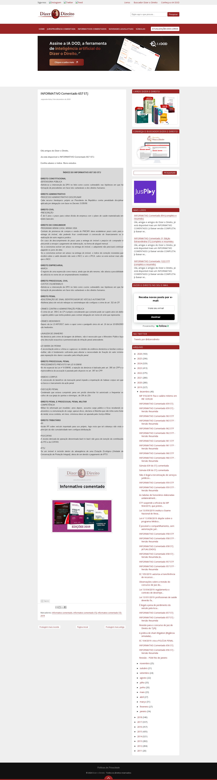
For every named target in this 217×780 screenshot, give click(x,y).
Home (42, 29)
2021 (140, 377)
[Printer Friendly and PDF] (45, 601)
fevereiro (144, 706)
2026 (140, 353)
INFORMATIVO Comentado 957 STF (156, 561)
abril (142, 697)
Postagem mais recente (49, 627)
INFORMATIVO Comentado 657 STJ (156, 612)
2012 (140, 746)
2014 (140, 736)
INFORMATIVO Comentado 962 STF (156, 428)
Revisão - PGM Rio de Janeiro (153, 657)
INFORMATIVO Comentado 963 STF (156, 416)
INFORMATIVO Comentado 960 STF (156, 453)
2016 (140, 726)
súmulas (140, 29)
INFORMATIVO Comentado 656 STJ (156, 645)
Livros (127, 2)
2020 (140, 382)
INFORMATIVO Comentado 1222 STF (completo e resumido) (152, 263)
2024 (140, 363)
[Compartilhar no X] (62, 607)
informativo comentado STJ (85, 612)
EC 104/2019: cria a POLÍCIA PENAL (156, 640)
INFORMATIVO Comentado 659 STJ (156, 403)
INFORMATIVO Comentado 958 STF (156, 533)
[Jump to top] (108, 778)
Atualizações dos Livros (165, 28)
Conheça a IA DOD (170, 2)
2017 (140, 722)
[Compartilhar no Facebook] (65, 607)
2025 (140, 358)
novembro (145, 663)
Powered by (149, 326)
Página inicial (82, 627)
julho (142, 682)
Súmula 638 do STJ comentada (154, 470)
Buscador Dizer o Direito (146, 2)
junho (143, 687)
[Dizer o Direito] (56, 18)
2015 (140, 731)
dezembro (145, 391)
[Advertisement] (91, 78)
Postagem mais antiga (115, 627)
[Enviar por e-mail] (56, 607)
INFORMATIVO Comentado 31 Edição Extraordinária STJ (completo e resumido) (153, 240)
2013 (140, 741)
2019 (140, 387)
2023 (140, 368)
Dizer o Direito (99, 773)
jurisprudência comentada (61, 29)
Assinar (155, 317)
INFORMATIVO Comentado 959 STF (156, 482)
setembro (145, 673)
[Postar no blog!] (59, 607)
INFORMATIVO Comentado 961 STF (156, 440)
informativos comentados (92, 29)
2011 (140, 750)
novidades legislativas (121, 29)
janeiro (143, 711)
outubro (144, 668)
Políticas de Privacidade (108, 767)
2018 (140, 717)
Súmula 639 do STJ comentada (154, 465)
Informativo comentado (62, 612)
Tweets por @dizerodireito (146, 339)
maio (142, 692)
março (143, 701)
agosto (143, 677)
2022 (140, 373)
